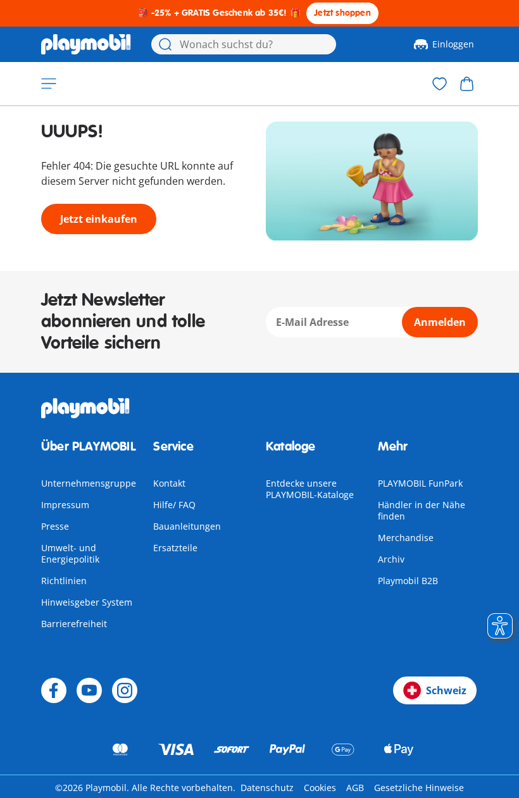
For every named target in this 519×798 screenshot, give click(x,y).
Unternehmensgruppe (88, 483)
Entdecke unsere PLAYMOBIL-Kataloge (310, 489)
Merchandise (406, 538)
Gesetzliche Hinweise (419, 788)
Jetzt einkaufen (98, 219)
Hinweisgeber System (86, 602)
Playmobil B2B (408, 581)
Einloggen (453, 44)
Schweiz (446, 690)
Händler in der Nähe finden (421, 510)
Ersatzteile (175, 548)
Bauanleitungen (187, 526)
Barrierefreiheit (74, 624)
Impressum (65, 505)
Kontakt (169, 483)
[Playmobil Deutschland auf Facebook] (53, 690)
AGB (355, 788)
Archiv (391, 559)
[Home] (86, 44)
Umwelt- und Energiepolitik (70, 553)
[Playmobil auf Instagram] (124, 690)
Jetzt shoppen (342, 13)
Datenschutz (267, 788)
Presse (55, 526)
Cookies (320, 788)
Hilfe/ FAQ (174, 505)
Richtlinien (64, 581)
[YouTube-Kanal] (89, 690)
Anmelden (440, 322)
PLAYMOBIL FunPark (420, 483)
